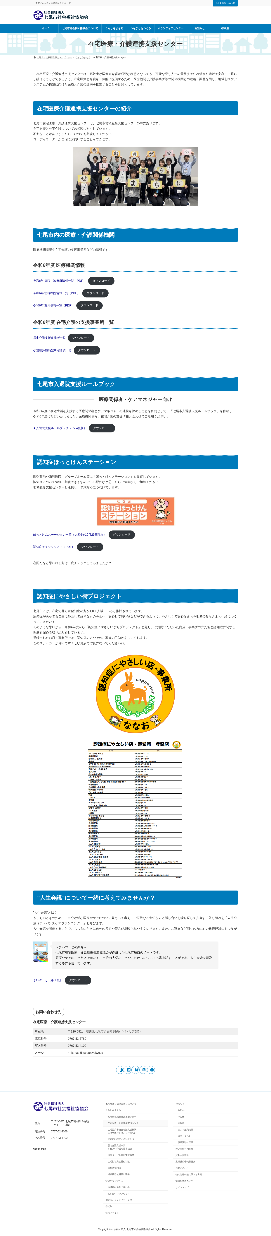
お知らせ (180, 1104)
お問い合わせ (227, 2)
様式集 (108, 1206)
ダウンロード (101, 280)
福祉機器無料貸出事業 (119, 1174)
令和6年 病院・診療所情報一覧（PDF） (59, 280)
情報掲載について (184, 1181)
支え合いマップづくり (119, 1193)
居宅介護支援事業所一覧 (49, 337)
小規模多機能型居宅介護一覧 (52, 350)
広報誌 (181, 1123)
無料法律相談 (114, 1168)
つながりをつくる (114, 1180)
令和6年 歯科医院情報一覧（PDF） (56, 293)
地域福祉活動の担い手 (119, 1187)
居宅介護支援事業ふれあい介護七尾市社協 (120, 1147)
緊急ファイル (112, 1213)
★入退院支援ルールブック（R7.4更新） (60, 428)
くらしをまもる (113, 1110)
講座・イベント (185, 1136)
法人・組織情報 (185, 1129)
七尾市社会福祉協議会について (120, 1104)
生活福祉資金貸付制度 (119, 1161)
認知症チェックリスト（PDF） (54, 546)
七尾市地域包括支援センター (122, 1116)
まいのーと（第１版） (48, 980)
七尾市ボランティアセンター (119, 1200)
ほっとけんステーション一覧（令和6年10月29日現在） (69, 534)
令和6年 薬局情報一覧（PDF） (53, 305)
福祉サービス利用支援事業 (121, 1155)
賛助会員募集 (182, 1155)
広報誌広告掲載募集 (185, 1161)
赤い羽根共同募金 (184, 1149)
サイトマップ (182, 1187)
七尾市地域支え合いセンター (122, 1139)
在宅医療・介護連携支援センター (124, 1123)
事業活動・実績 (185, 1142)
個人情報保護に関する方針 (189, 1174)
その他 (181, 1116)
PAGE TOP (261, 1195)
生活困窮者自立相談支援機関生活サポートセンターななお (122, 1131)
